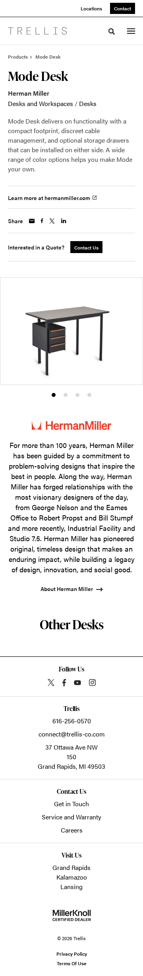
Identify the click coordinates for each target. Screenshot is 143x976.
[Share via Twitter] (52, 221)
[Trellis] (37, 31)
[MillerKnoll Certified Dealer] (72, 915)
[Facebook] (64, 682)
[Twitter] (51, 682)
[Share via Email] (32, 221)
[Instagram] (92, 682)
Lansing (71, 886)
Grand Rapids (71, 867)
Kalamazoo (71, 877)
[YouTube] (77, 682)
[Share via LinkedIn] (63, 220)
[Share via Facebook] (42, 220)
